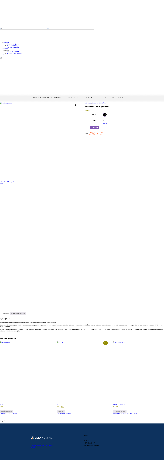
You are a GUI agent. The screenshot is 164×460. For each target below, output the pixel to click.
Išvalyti (105, 123)
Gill (100, 103)
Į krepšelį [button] (60, 411)
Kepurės (68, 413)
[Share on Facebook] (90, 133)
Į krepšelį (95, 127)
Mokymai (6, 42)
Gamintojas (95, 103)
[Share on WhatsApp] (101, 133)
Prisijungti (6, 55)
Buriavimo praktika (12, 45)
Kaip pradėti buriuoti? (13, 51)
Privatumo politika (36, 445)
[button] (75, 105)
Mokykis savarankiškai (13, 47)
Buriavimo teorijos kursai (13, 44)
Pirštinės (103, 103)
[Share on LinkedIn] (97, 133)
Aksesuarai (88, 103)
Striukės (14, 413)
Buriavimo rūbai (4, 413)
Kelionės (5, 48)
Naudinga (6, 50)
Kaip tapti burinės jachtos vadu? (15, 53)
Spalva (94, 114)
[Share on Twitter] (93, 133)
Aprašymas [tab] (5, 313)
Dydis (94, 120)
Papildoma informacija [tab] (18, 313)
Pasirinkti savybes (6, 411)
